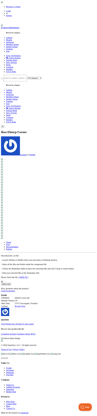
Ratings (9, 249)
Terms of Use (6, 349)
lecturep (13, 334)
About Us (10, 385)
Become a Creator (13, 7)
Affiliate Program (13, 387)
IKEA (33, 334)
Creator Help (11, 404)
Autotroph (24, 413)
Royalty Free (20, 306)
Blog (8, 406)
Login (8, 11)
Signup (9, 15)
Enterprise (10, 389)
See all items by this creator (23, 324)
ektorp (27, 334)
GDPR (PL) (23, 277)
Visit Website (6, 324)
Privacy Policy (19, 349)
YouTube (9, 375)
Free (8, 51)
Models (32, 155)
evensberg (21, 334)
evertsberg (5, 334)
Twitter (9, 368)
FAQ (8, 244)
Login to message (8, 291)
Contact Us (10, 408)
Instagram (10, 372)
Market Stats (11, 392)
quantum (23, 155)
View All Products (13, 56)
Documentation (12, 247)
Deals (8, 65)
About (8, 242)
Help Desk (10, 402)
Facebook (10, 370)
